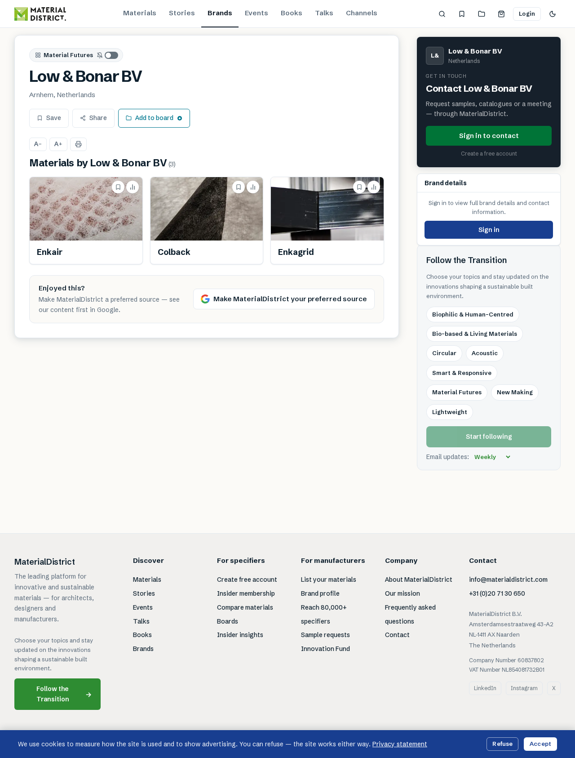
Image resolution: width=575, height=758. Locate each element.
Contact (397, 635)
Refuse (502, 743)
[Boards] (481, 14)
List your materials (328, 579)
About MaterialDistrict (418, 579)
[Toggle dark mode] (552, 14)
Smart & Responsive (461, 372)
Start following (489, 437)
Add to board (154, 118)
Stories (182, 13)
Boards (227, 621)
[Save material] (118, 187)
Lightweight (449, 411)
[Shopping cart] (501, 14)
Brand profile (320, 593)
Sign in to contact (489, 135)
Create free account (247, 579)
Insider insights (240, 635)
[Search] (442, 14)
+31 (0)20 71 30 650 (497, 593)
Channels (361, 13)
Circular (444, 353)
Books (291, 13)
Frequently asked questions (410, 614)
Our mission (402, 593)
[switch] (108, 55)
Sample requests (325, 635)
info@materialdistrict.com (508, 579)
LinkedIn (485, 688)
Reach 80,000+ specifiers (324, 614)
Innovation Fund (325, 649)
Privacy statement (399, 744)
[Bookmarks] (462, 14)
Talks (324, 13)
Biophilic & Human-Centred (472, 314)
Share (98, 118)
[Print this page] (78, 144)
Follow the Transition (64, 694)
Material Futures (68, 54)
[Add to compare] (132, 187)
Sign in (489, 230)
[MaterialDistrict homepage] (40, 14)
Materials (139, 13)
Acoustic (485, 353)
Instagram (524, 688)
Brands (220, 13)
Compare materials (245, 607)
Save (53, 118)
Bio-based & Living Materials (474, 333)
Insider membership (246, 593)
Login (527, 13)
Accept (540, 743)
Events (256, 13)
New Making (515, 392)
